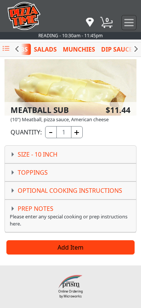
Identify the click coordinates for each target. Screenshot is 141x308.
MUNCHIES (79, 49)
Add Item (70, 247)
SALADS (45, 49)
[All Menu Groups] (6, 49)
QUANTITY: (26, 132)
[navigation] (90, 22)
